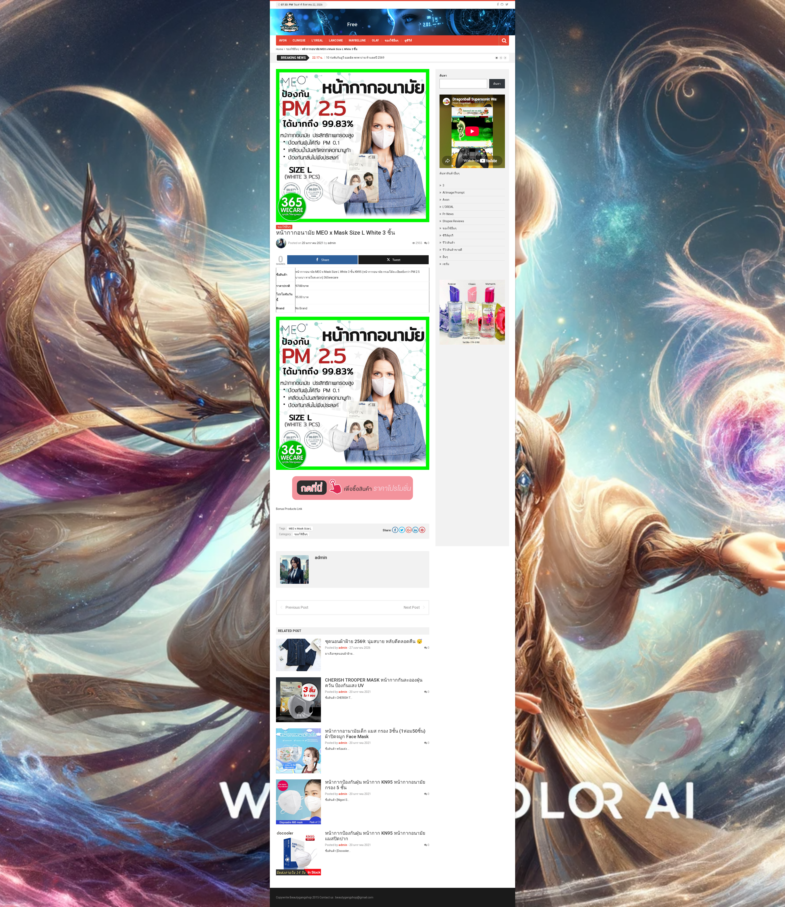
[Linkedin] (415, 530)
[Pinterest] (422, 530)
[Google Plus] (409, 530)
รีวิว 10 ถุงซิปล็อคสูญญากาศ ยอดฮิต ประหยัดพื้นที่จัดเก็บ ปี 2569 (365, 56)
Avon (282, 40)
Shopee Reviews (453, 221)
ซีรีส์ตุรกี (448, 235)
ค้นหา (443, 75)
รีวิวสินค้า (449, 242)
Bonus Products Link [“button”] (289, 508)
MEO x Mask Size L (300, 528)
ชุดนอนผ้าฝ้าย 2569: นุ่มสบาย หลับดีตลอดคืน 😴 (373, 641)
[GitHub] (502, 4)
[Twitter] (507, 4)
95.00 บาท (301, 297)
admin (332, 242)
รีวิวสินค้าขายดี (452, 249)
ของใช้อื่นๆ (391, 40)
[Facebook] (497, 4)
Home (279, 49)
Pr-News (448, 214)
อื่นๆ (445, 257)
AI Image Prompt (453, 192)
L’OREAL (317, 40)
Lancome (336, 40)
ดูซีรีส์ (408, 40)
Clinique (299, 40)
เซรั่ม (446, 264)
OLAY (375, 40)
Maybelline (357, 40)
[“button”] (352, 487)
